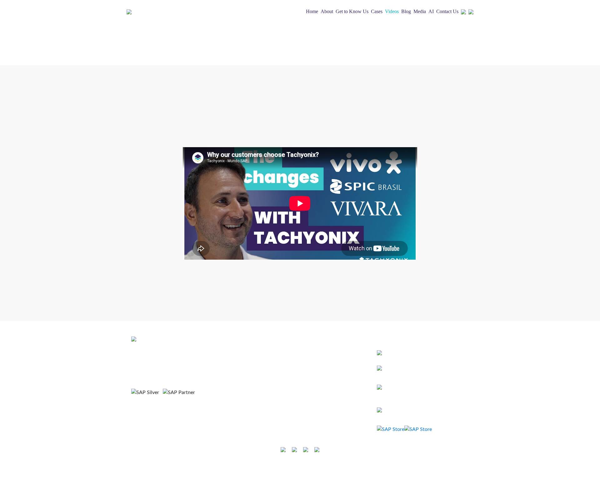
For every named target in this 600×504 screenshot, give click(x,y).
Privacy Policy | (304, 469)
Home (312, 11)
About (327, 11)
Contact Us (447, 11)
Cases (376, 11)
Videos (392, 11)
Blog (406, 11)
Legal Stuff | (275, 469)
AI (431, 11)
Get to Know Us (352, 11)
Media (419, 11)
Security (329, 469)
